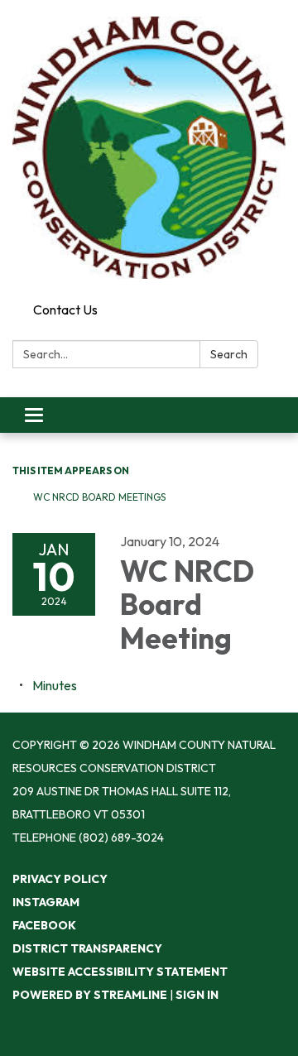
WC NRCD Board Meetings (99, 497)
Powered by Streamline (89, 994)
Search (229, 354)
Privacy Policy (60, 878)
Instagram (45, 902)
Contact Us (65, 309)
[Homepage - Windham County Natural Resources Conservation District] (149, 148)
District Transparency (87, 948)
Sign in (197, 994)
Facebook (44, 925)
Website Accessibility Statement (120, 971)
